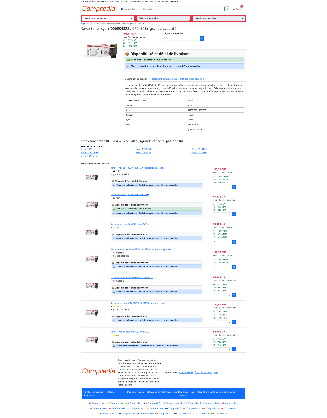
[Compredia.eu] (91, 408)
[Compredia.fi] (167, 408)
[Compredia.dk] (129, 408)
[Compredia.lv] (194, 413)
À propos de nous (203, 372)
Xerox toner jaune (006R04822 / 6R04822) (130, 331)
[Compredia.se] (148, 408)
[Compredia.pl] (222, 408)
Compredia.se (156, 408)
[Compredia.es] (109, 403)
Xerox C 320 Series (89, 152)
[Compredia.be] (204, 403)
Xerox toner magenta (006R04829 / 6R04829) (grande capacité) (141, 249)
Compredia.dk (138, 408)
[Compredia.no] (185, 408)
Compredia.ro (165, 413)
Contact (183, 395)
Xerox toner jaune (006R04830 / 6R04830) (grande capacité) (139, 303)
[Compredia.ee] (176, 413)
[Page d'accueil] (99, 371)
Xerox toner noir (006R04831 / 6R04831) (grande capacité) (138, 167)
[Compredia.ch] (110, 408)
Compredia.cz (109, 413)
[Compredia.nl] (186, 403)
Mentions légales (135, 392)
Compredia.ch (119, 408)
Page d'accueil (87, 23)
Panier (238, 8)
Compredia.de (99, 403)
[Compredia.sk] (138, 413)
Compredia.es (117, 403)
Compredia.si (128, 413)
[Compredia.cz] (101, 413)
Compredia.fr (130, 9)
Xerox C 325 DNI (199, 152)
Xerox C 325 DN (143, 152)
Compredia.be (213, 403)
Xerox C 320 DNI (199, 149)
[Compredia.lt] (213, 413)
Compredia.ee (184, 413)
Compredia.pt (212, 408)
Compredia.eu (100, 408)
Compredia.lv (202, 413)
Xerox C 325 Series (89, 156)
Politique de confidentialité (159, 392)
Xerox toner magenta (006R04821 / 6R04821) (132, 277)
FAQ (216, 372)
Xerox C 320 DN (143, 149)
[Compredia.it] (128, 403)
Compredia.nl (194, 403)
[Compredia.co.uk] (164, 403)
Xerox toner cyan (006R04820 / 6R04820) (130, 224)
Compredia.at (231, 403)
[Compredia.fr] (146, 403)
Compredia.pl (230, 408)
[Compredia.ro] (157, 413)
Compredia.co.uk (174, 403)
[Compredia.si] (120, 413)
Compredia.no (193, 408)
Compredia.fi (175, 408)
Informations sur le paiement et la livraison (217, 392)
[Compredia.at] (223, 403)
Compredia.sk (146, 413)
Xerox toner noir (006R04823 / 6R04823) (130, 194)
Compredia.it (136, 403)
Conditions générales (184, 392)
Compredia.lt (221, 413)
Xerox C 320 (86, 149)
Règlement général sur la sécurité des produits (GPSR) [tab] (177, 78)
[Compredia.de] (90, 403)
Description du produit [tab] (136, 78)
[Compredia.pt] (204, 408)
